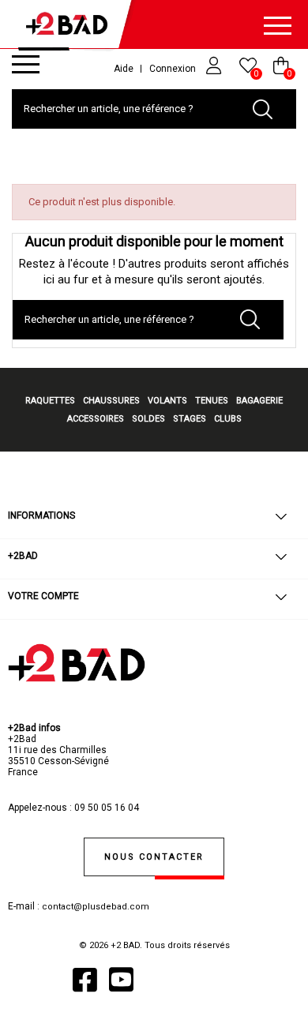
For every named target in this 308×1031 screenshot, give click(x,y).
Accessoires (95, 419)
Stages (189, 419)
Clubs (228, 419)
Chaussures (111, 401)
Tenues (211, 401)
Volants (167, 401)
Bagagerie (259, 401)
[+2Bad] (71, 27)
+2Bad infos (34, 727)
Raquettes (50, 401)
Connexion (173, 68)
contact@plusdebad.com (95, 907)
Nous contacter (154, 857)
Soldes (148, 419)
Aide (123, 68)
